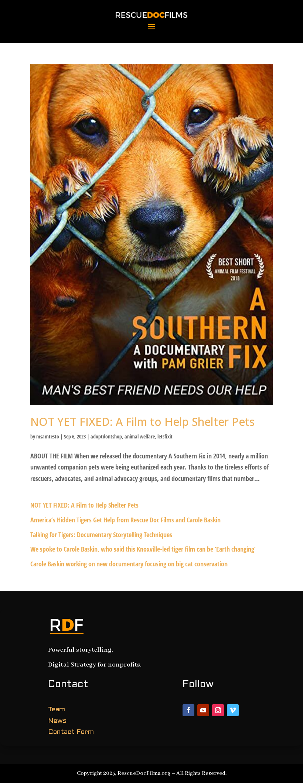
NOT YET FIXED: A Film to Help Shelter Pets (142, 421)
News (57, 721)
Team (56, 709)
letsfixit (165, 436)
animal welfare (140, 436)
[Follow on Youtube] (203, 710)
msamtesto (47, 436)
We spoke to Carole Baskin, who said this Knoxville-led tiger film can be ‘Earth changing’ (143, 549)
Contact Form (71, 732)
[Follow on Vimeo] (233, 710)
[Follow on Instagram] (218, 710)
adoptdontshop (106, 436)
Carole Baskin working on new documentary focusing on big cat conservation (129, 563)
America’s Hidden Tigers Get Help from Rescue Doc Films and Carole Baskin (125, 519)
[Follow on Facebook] (188, 710)
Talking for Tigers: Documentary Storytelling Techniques (101, 534)
